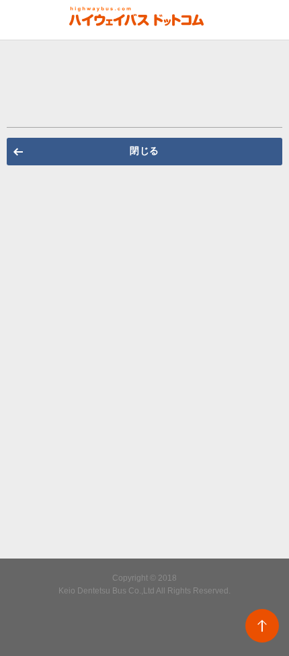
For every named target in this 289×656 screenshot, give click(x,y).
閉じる (144, 150)
